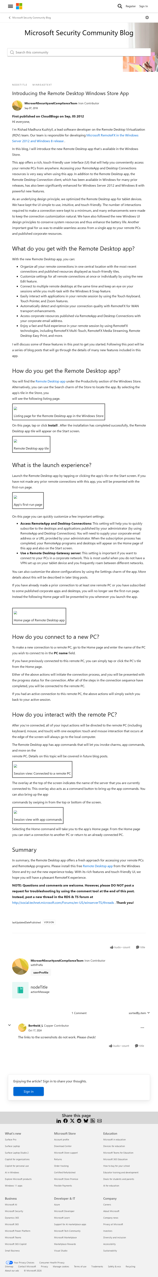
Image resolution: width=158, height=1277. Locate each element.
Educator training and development (120, 1172)
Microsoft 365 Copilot (16, 1244)
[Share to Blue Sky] (86, 1120)
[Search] (119, 6)
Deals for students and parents (118, 1179)
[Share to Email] (99, 1120)
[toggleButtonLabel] (147, 17)
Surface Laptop (12, 1146)
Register (131, 6)
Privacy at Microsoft (113, 1224)
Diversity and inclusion (114, 1237)
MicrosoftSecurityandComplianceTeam (50, 103)
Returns (58, 1159)
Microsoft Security (14, 1211)
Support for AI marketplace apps (70, 1224)
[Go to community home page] (19, 6)
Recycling (130, 1266)
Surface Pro (10, 1139)
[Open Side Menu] (10, 6)
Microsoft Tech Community (67, 1230)
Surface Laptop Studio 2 (17, 1152)
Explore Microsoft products (18, 1179)
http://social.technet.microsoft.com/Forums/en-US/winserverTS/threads (63, 902)
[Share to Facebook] (65, 1120)
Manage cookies (61, 1266)
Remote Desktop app (51, 381)
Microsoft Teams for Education (118, 1152)
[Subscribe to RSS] (93, 1120)
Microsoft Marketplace (65, 1237)
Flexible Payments (63, 1185)
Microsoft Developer (64, 1211)
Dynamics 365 (12, 1217)
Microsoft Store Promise (66, 1179)
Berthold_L (35, 1025)
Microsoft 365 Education (115, 1159)
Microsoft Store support (66, 1152)
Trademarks (97, 1266)
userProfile (40, 972)
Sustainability (110, 1250)
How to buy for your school (116, 1165)
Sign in (29, 1091)
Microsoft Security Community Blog (31, 17)
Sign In (143, 6)
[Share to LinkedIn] (59, 1120)
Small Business (12, 1250)
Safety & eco (114, 1266)
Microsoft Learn (62, 1217)
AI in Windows (12, 1172)
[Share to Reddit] (79, 1120)
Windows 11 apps (13, 1185)
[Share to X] (72, 1120)
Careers (107, 1204)
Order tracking (61, 1165)
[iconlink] (20, 990)
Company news (110, 1217)
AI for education (111, 1185)
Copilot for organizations (17, 1159)
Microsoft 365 (12, 1224)
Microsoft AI (11, 1204)
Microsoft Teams (13, 1237)
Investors (107, 1230)
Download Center (63, 1146)
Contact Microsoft (27, 1266)
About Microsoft (111, 1211)
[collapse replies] (9, 1025)
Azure (57, 1204)
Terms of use (80, 1266)
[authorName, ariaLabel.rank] (17, 105)
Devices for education (114, 1146)
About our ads (12, 1270)
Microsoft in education (114, 1139)
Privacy (44, 1266)
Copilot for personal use (17, 1165)
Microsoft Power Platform (17, 1230)
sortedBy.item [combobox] (137, 1013)
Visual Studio (60, 1250)
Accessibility (109, 1244)
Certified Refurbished (64, 1172)
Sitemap (9, 1266)
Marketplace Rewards (65, 1244)
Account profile (61, 1139)
